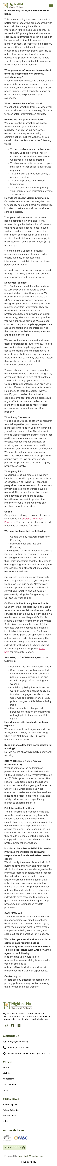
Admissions (8, 1078)
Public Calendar (11, 1110)
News (5, 1090)
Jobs (5, 1121)
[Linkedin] (19, 1025)
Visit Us (6, 1073)
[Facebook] (12, 1025)
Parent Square (10, 1104)
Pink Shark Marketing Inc (30, 1156)
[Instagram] (6, 1025)
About (6, 1067)
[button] (51, 5)
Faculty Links (9, 1115)
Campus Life (9, 1084)
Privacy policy (28, 1162)
